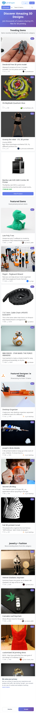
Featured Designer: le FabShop (21, 374)
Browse (6, 7)
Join (32, 3)
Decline (10, 709)
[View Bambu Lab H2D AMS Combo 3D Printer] (18, 165)
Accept (26, 709)
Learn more (6, 687)
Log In (26, 3)
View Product (18, 194)
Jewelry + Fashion (18, 543)
